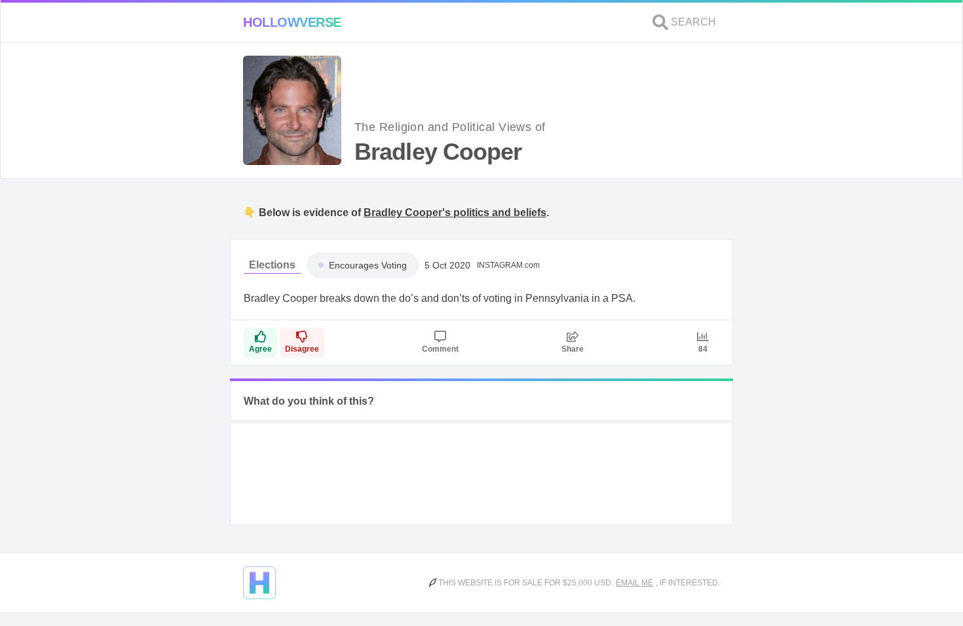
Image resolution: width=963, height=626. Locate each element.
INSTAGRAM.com (508, 265)
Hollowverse (292, 22)
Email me (634, 582)
